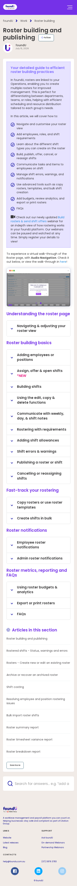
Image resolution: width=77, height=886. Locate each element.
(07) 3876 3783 (49, 861)
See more (15, 765)
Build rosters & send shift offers (37, 219)
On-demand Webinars (53, 842)
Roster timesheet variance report (30, 739)
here (63, 262)
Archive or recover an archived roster (32, 675)
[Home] (10, 7)
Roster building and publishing (27, 639)
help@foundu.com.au (14, 861)
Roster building (45, 21)
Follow (47, 37)
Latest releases (11, 842)
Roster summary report (23, 727)
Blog (5, 847)
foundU (8, 21)
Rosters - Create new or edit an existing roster (38, 663)
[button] (70, 7)
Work (23, 21)
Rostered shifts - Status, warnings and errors (37, 651)
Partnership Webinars (52, 847)
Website (7, 837)
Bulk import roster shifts (23, 715)
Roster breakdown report (23, 752)
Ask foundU (47, 837)
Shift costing (15, 687)
